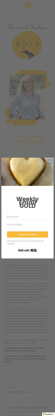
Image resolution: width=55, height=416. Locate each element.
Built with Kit (27, 250)
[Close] (49, 161)
